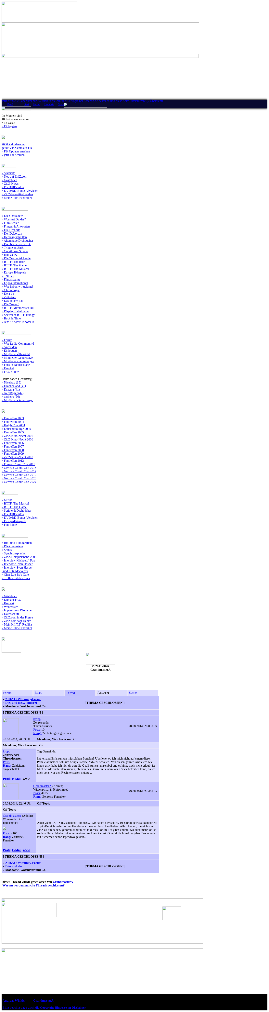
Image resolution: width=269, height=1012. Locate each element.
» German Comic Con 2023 (19, 478)
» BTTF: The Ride (13, 261)
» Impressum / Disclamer (17, 610)
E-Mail (16, 778)
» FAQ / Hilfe (10, 371)
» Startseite (8, 173)
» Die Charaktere (12, 215)
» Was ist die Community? (18, 343)
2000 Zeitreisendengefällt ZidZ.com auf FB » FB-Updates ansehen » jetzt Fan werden (17, 150)
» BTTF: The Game (14, 265)
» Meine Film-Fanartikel (17, 197)
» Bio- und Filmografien (17, 542)
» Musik (7, 500)
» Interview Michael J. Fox (18, 560)
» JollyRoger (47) (12, 393)
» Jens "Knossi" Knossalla (18, 322)
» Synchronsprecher (14, 553)
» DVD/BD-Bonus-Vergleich (20, 190)
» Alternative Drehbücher (17, 240)
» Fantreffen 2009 (13, 453)
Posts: (37, 729)
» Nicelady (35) (11, 382)
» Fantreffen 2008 (13, 450)
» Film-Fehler (10, 223)
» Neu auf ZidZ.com (14, 176)
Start (26, 104)
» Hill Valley (9, 254)
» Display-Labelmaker (15, 311)
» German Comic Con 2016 (19, 467)
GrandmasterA (42, 786)
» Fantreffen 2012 (13, 460)
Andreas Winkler (14, 1000)
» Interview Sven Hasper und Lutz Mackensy (17, 569)
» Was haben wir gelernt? (17, 286)
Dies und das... (15, 702)
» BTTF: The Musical (15, 269)
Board (38, 692)
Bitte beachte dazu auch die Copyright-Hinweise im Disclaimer (44, 1007)
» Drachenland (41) (14, 386)
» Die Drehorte (11, 230)
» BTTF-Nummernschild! (18, 307)
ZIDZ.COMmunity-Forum (23, 699)
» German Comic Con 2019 (19, 474)
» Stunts (7, 549)
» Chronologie (10, 290)
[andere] (31, 702)
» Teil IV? (8, 276)
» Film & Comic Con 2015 (18, 464)
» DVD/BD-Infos (13, 187)
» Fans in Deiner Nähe (16, 364)
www (26, 850)
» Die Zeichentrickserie (16, 258)
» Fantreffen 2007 (13, 446)
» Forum (7, 340)
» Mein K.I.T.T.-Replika (17, 624)
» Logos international (15, 283)
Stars (61, 104)
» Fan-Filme (9, 524)
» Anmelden (9, 347)
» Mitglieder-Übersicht (16, 354)
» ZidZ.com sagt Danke (16, 621)
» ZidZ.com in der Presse (17, 617)
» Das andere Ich (12, 300)
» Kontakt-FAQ (11, 599)
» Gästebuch (9, 180)
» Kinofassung (11, 279)
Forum (36, 104)
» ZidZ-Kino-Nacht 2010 (17, 457)
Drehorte (49, 104)
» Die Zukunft (10, 304)
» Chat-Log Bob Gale (15, 574)
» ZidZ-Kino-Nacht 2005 (17, 436)
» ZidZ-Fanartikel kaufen (17, 194)
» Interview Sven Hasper (17, 564)
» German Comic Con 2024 (19, 482)
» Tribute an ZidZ (13, 247)
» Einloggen (9, 126)
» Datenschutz (10, 614)
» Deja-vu (8, 293)
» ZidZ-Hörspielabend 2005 (19, 557)
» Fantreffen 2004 (13, 421)
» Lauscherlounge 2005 (16, 428)
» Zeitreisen (9, 297)
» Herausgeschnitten (14, 237)
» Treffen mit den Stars (16, 578)
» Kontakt (8, 603)
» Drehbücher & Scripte (16, 244)
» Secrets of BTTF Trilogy (18, 315)
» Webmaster (10, 606)
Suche (133, 692)
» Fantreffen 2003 (13, 418)
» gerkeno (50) (11, 396)
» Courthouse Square (15, 251)
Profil (6, 778)
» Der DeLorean (12, 233)
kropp (37, 719)
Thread (70, 693)
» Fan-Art (8, 368)
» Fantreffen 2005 (13, 432)
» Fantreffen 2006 (13, 443)
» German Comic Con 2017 (19, 471)
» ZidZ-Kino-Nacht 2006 (17, 439)
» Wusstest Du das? (14, 219)
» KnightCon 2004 (13, 425)
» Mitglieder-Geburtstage (17, 357)
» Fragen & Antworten (16, 226)
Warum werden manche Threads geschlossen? (33, 885)
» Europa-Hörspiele (14, 272)
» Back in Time (11, 318)
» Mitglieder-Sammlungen (18, 361)
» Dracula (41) (11, 389)
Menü (10, 104)
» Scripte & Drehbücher (16, 510)
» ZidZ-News (10, 183)
